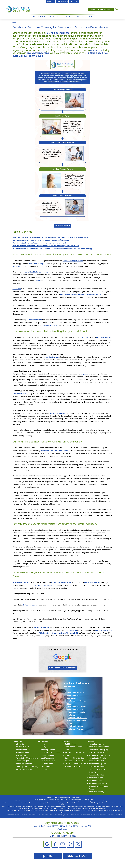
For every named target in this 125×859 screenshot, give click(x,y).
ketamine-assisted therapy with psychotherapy (80, 294)
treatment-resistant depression (54, 450)
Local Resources (47, 758)
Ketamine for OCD (75, 709)
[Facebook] (54, 844)
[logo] (18, 9)
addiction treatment (43, 585)
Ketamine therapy (36, 263)
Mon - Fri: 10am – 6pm (62, 836)
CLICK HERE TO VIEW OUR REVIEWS (62, 668)
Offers (67, 755)
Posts (43, 744)
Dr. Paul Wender (22, 747)
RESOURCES (54, 17)
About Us (20, 744)
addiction (17, 266)
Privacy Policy (21, 755)
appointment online (38, 53)
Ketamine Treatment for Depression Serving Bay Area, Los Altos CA (99, 750)
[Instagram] (62, 844)
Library (43, 747)
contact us (96, 50)
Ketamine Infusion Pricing (51, 752)
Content (44, 769)
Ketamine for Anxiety (77, 706)
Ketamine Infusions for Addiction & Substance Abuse (77, 721)
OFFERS (91, 17)
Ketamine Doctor (96, 778)
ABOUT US (67, 17)
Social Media (46, 766)
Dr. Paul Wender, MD (58, 32)
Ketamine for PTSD (76, 715)
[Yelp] (70, 844)
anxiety (38, 280)
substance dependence (73, 261)
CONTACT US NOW (62, 226)
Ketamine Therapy (76, 729)
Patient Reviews (22, 752)
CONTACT (80, 17)
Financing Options (48, 749)
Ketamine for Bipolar (76, 712)
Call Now (62, 829)
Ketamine (17, 289)
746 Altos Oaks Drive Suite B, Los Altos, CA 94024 (59, 633)
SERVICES (41, 17)
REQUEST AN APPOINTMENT (101, 9)
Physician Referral (48, 761)
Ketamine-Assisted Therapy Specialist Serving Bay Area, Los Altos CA (27, 766)
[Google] (47, 844)
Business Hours (47, 764)
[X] (78, 844)
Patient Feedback (23, 749)
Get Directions (70, 744)
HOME (33, 17)
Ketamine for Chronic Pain (99, 755)
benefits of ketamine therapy (37, 272)
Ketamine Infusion (76, 692)
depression (86, 374)
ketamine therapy (34, 319)
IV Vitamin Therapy (76, 726)
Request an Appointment (75, 752)
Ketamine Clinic (95, 780)
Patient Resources (48, 755)
